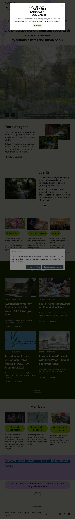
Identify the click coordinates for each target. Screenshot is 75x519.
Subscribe (37, 26)
